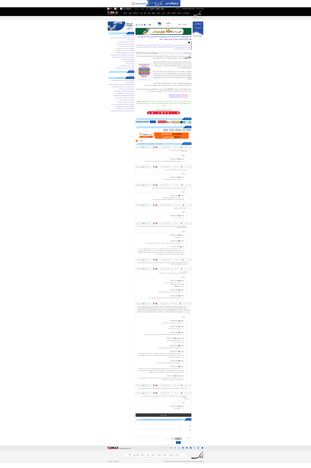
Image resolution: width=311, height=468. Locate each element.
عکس (141, 13)
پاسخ (143, 147)
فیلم (145, 13)
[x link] (156, 113)
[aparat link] (149, 113)
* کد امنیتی (189, 438)
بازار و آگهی (135, 13)
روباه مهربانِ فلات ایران (128, 61)
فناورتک (152, 8)
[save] (142, 24)
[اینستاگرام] (173, 122)
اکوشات (157, 8)
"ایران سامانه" (110, 461)
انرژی (149, 13)
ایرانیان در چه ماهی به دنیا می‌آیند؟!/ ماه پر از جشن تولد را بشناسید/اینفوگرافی (185, 18)
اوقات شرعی (135, 455)
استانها (125, 13)
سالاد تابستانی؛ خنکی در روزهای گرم (126, 42)
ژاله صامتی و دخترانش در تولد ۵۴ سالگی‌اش (124, 93)
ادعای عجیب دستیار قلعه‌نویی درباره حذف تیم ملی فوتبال (122, 55)
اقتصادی (174, 13)
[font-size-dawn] (145, 24)
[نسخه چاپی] (190, 122)
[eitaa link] (159, 113)
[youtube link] (152, 113)
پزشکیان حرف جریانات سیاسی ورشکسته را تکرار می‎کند (122, 57)
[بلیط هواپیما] (121, 26)
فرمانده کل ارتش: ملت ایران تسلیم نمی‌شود (124, 48)
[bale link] (168, 113)
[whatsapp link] (174, 113)
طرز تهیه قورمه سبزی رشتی (128, 35)
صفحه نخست (186, 13)
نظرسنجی (142, 8)
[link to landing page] (198, 13)
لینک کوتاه (163, 121)
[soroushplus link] (165, 113)
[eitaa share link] (175, 122)
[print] (136, 24)
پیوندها (136, 8)
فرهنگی (153, 13)
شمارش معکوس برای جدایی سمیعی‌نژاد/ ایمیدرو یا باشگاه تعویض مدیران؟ (122, 38)
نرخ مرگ (171, 130)
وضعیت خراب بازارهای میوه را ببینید (126, 100)
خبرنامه (164, 455)
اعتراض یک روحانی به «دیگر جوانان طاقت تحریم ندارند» (122, 104)
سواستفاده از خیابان (129, 82)
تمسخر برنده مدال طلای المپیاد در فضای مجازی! (124, 91)
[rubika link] (178, 113)
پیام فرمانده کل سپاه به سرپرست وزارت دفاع (124, 68)
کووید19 (188, 130)
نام (190, 422)
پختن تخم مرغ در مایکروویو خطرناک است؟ (124, 44)
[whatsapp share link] (178, 122)
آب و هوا (143, 455)
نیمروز (162, 8)
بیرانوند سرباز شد (129, 64)
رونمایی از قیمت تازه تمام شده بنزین (126, 66)
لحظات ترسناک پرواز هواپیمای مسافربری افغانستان (123, 95)
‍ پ (147, 24)
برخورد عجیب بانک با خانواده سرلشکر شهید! (124, 108)
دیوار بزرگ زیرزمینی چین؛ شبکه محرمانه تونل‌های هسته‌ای (122, 111)
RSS (130, 455)
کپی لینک (153, 122)
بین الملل (179, 13)
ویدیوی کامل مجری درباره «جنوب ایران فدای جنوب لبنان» (122, 80)
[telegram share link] (184, 122)
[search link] (121, 9)
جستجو (153, 455)
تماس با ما (171, 455)
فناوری (130, 13)
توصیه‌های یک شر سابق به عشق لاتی (126, 89)
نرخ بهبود (166, 130)
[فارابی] (163, 31)
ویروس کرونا (178, 130)
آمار (184, 130)
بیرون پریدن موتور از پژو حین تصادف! (125, 46)
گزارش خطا (141, 141)
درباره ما (177, 455)
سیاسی (163, 13)
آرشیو (147, 8)
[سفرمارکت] (163, 135)
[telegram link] (171, 113)
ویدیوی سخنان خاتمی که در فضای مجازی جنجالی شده (122, 87)
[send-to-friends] (139, 24)
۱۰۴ (159, 26)
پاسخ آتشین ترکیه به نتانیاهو (127, 59)
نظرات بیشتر (163, 415)
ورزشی (168, 13)
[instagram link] (162, 113)
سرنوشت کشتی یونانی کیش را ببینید (126, 102)
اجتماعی (158, 13)
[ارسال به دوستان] (187, 122)
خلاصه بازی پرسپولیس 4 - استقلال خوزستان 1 (124, 98)
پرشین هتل (131, 74)
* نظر (190, 430)
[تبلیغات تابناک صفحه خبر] (198, 30)
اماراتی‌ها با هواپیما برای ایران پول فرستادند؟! (124, 106)
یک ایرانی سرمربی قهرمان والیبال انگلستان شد (124, 53)
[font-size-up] (150, 24)
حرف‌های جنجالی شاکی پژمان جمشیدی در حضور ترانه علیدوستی (120, 84)
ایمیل (190, 426)
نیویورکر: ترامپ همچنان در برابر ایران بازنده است (123, 50)
